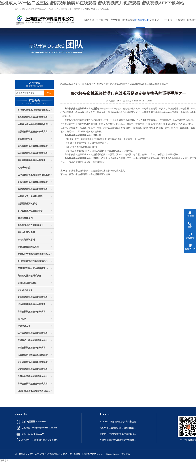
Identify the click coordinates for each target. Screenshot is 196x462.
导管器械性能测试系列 (28, 247)
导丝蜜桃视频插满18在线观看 (31, 311)
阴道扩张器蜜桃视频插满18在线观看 (35, 391)
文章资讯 (154, 20)
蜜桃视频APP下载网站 (141, 23)
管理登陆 (125, 454)
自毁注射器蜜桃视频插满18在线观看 (35, 376)
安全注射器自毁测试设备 (29, 275)
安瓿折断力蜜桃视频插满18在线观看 (35, 254)
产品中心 (115, 20)
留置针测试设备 (25, 139)
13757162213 (103, 9)
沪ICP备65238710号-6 (92, 454)
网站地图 (4, 460)
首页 (77, 84)
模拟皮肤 (22, 319)
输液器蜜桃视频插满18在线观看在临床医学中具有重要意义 (97, 170)
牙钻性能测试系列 (26, 239)
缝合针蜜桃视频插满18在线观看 (33, 117)
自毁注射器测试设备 (27, 283)
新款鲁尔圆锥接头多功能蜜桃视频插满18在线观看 (119, 440)
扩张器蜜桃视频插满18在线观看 (33, 182)
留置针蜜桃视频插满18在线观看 (33, 369)
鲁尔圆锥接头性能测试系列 (30, 211)
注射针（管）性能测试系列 (30, 196)
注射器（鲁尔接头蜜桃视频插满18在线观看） (36, 124)
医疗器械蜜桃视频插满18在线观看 (34, 175)
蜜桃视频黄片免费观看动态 (128, 23)
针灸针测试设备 (25, 290)
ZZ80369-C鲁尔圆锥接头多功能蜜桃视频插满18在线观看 (119, 421)
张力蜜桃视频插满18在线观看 (31, 304)
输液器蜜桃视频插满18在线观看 (33, 153)
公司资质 (167, 20)
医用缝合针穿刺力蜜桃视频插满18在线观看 (119, 434)
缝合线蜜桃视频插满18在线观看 (33, 146)
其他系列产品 (24, 167)
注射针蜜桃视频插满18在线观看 (33, 131)
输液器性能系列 (25, 218)
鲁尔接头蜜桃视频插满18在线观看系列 (36, 110)
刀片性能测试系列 (26, 232)
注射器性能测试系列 (27, 203)
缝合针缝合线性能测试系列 (30, 225)
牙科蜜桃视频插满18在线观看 (31, 347)
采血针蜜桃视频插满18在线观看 (33, 297)
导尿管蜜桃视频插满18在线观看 (33, 189)
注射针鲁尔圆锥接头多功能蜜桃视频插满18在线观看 (119, 428)
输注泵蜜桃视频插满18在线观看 (33, 333)
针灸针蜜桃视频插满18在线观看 (33, 362)
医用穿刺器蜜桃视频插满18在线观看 (35, 261)
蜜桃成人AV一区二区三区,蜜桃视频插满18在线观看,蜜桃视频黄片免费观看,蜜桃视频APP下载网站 (92, 2)
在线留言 (180, 20)
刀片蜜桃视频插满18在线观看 (31, 160)
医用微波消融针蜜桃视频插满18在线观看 (36, 268)
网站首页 (89, 20)
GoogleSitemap (112, 454)
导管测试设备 (24, 326)
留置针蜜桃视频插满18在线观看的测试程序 (89, 174)
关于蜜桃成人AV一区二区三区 (102, 23)
